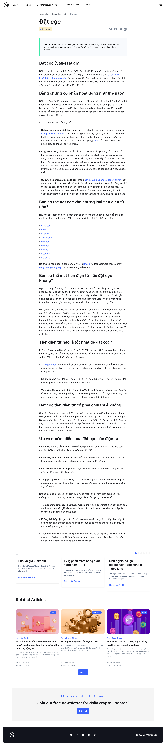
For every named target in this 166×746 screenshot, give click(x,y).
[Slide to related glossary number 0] (136, 553)
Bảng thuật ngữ (59, 14)
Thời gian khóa (48, 364)
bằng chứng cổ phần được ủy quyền (102, 180)
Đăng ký (83, 711)
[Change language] (160, 4)
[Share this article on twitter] (110, 29)
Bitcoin (87, 264)
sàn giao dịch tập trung (53, 133)
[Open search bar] (155, 4)
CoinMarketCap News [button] (47, 5)
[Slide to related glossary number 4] (146, 553)
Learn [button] (15, 5)
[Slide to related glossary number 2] (141, 553)
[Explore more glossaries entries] (17, 553)
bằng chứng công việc (50, 267)
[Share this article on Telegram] (120, 29)
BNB (43, 229)
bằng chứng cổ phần (55, 78)
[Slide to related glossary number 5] (149, 553)
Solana (44, 249)
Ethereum (46, 225)
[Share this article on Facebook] (115, 29)
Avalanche (46, 237)
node (96, 140)
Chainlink (46, 233)
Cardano (45, 257)
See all (83, 672)
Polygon (45, 241)
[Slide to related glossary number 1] (138, 553)
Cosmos (45, 253)
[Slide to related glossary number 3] (144, 553)
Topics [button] (28, 5)
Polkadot (45, 245)
